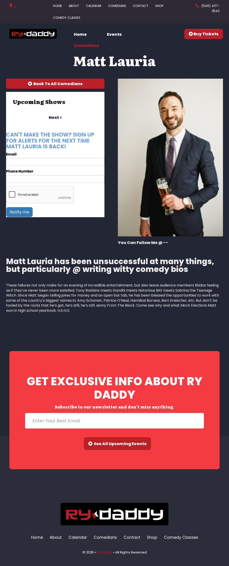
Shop (159, 6)
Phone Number (19, 171)
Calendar (93, 6)
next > (55, 117)
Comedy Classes (66, 17)
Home (57, 6)
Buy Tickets (205, 34)
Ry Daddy (104, 552)
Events (114, 34)
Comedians (117, 6)
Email (11, 154)
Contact (140, 6)
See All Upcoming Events (119, 443)
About (74, 6)
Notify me (19, 212)
